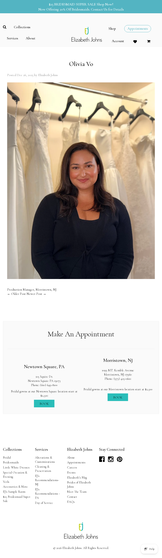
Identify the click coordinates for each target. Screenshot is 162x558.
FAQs (71, 502)
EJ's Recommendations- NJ (47, 480)
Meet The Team (76, 492)
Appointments (76, 462)
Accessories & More (15, 486)
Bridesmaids (11, 462)
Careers (72, 467)
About (71, 457)
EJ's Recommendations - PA (47, 493)
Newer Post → (36, 294)
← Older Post (16, 294)
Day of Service (44, 503)
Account (118, 41)
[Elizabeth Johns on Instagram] (110, 460)
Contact (72, 497)
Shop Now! (105, 4)
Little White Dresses (16, 467)
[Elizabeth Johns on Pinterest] (119, 460)
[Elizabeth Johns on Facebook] (102, 460)
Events (71, 472)
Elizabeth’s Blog (77, 477)
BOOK (44, 404)
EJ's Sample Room (14, 492)
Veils (6, 482)
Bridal (7, 457)
